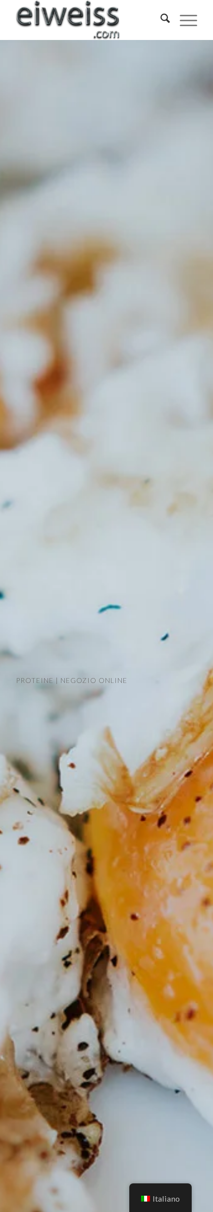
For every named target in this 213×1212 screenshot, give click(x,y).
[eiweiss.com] (88, 19)
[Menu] (183, 19)
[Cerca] (160, 19)
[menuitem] (160, 19)
